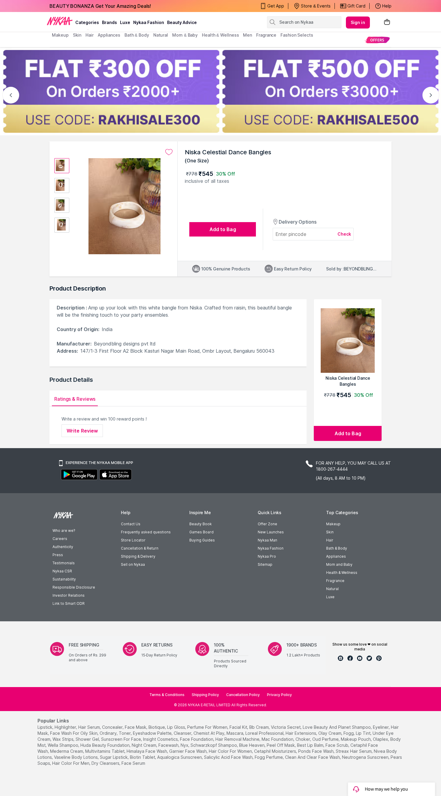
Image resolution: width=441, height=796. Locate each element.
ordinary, (109, 733)
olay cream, (330, 733)
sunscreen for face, (121, 739)
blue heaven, (252, 745)
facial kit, (239, 727)
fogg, (349, 733)
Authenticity (62, 546)
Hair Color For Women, (231, 751)
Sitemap (265, 564)
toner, (125, 733)
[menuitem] (377, 39)
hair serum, (89, 727)
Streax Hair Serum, (354, 751)
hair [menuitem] (90, 35)
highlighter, (66, 727)
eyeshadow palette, (152, 733)
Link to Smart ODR (68, 603)
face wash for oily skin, (74, 733)
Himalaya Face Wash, (147, 751)
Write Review (82, 431)
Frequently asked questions (146, 532)
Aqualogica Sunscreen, (180, 757)
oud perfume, (326, 739)
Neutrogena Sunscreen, (365, 757)
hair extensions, (301, 733)
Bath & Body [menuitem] (136, 35)
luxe (125, 22)
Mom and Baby (339, 564)
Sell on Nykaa (133, 564)
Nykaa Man (267, 540)
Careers (59, 538)
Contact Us (130, 524)
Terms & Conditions (166, 694)
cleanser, (183, 733)
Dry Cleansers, (106, 763)
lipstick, (45, 727)
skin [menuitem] (77, 35)
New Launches (271, 532)
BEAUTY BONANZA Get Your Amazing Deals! (100, 6)
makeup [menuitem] (60, 35)
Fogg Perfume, (269, 757)
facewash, (168, 745)
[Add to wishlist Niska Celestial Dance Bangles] (168, 152)
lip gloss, (176, 727)
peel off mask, (281, 745)
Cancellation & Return (139, 548)
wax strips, (63, 739)
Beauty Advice (182, 22)
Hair (329, 540)
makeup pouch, (356, 739)
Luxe (330, 597)
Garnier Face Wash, (188, 751)
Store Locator (133, 540)
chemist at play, (209, 733)
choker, (303, 739)
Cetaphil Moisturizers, (275, 751)
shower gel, (88, 739)
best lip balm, (310, 745)
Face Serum (133, 763)
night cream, (144, 745)
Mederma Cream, (67, 751)
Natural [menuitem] (160, 35)
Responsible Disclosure (73, 587)
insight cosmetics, (161, 739)
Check (344, 234)
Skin (330, 532)
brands (109, 22)
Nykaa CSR (62, 571)
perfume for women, (207, 727)
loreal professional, (264, 733)
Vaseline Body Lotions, (76, 757)
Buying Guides (202, 540)
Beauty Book (200, 524)
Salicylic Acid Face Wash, (229, 757)
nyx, (185, 745)
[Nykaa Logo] (60, 20)
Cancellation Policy (243, 694)
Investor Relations (68, 595)
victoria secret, (286, 727)
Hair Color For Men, (71, 763)
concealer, (113, 727)
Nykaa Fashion (148, 22)
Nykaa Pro (267, 556)
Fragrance (335, 580)
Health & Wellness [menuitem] (220, 35)
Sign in (358, 22)
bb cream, (259, 727)
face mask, (136, 727)
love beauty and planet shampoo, (337, 727)
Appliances (336, 556)
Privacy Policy (279, 694)
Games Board (201, 532)
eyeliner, (381, 727)
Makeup (333, 524)
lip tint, (363, 733)
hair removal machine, (237, 739)
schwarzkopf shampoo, (214, 745)
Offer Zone (267, 524)
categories (87, 22)
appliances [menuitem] (109, 35)
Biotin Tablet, (143, 757)
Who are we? (63, 530)
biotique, (157, 727)
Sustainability (64, 579)
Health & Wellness (341, 572)
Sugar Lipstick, (114, 757)
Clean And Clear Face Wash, (313, 757)
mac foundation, (278, 739)
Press (57, 555)
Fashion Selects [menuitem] (296, 35)
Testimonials (63, 563)
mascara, (235, 733)
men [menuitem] (247, 35)
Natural (332, 588)
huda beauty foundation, (105, 745)
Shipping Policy (205, 694)
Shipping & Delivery (138, 556)
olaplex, (381, 739)
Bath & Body (336, 548)
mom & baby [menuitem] (185, 35)
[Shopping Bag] (387, 22)
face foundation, (197, 739)
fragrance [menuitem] (266, 35)
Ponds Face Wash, (316, 751)
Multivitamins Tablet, (105, 751)
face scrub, (337, 745)
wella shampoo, (63, 745)
